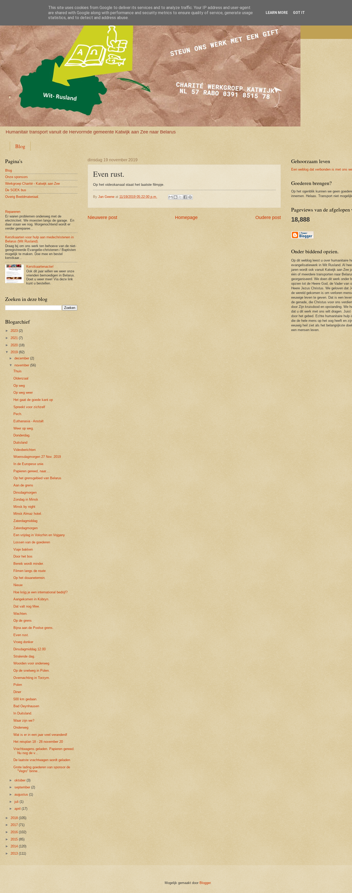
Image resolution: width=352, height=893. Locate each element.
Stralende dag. (24, 656)
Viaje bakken (23, 549)
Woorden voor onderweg (31, 663)
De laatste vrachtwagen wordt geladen (41, 760)
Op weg (19, 385)
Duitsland (20, 442)
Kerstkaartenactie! (40, 266)
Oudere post (268, 217)
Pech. (17, 414)
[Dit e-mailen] (170, 197)
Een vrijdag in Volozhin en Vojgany (39, 535)
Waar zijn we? (23, 720)
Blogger (205, 883)
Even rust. (21, 635)
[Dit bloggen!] (175, 197)
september (22, 787)
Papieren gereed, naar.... (31, 471)
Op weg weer (23, 392)
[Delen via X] (180, 197)
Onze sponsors (16, 177)
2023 (14, 331)
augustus (21, 794)
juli (16, 802)
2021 (14, 338)
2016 (14, 832)
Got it (299, 13)
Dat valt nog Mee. (26, 606)
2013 (14, 853)
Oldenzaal (20, 378)
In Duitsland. (22, 713)
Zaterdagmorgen (25, 528)
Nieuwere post (102, 217)
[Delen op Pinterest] (190, 197)
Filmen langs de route (29, 571)
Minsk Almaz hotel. (27, 514)
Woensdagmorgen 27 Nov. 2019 (37, 457)
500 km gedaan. (25, 699)
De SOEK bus (15, 190)
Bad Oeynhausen (26, 706)
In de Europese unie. (28, 464)
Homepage (186, 217)
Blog (20, 146)
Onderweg (20, 727)
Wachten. (20, 614)
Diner (17, 692)
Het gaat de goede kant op (33, 400)
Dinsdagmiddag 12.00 (29, 649)
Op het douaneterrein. (29, 578)
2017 (14, 825)
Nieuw (17, 585)
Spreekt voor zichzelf (29, 407)
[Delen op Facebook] (185, 197)
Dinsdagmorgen (25, 492)
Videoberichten (24, 450)
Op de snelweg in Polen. (31, 670)
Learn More (277, 13)
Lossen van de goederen (31, 542)
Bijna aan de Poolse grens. (33, 628)
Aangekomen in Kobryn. (31, 599)
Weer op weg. (23, 428)
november (21, 365)
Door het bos (22, 556)
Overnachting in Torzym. (31, 678)
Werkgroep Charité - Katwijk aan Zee (32, 184)
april (17, 809)
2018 (14, 818)
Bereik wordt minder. (28, 564)
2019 (14, 352)
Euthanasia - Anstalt (28, 421)
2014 (14, 846)
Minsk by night (24, 507)
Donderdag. (21, 435)
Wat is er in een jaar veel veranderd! (40, 735)
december (21, 358)
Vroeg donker (23, 642)
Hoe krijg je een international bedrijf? (40, 592)
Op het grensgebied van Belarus (37, 478)
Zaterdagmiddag (25, 521)
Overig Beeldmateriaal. (22, 197)
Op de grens (22, 620)
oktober (20, 780)
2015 (14, 839)
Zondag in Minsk (25, 499)
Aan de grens (23, 485)
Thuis (17, 371)
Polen (17, 685)
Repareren (12, 212)
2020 (14, 345)
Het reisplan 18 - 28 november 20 (38, 742)
